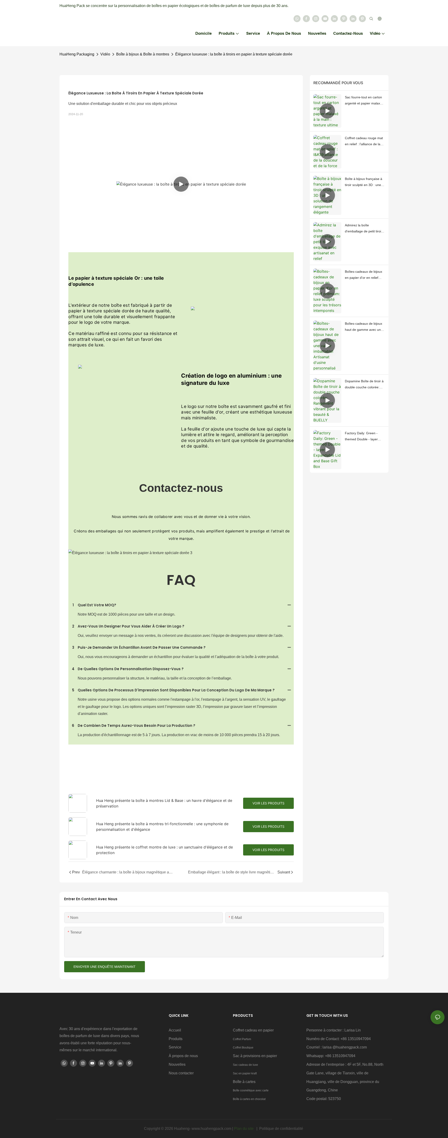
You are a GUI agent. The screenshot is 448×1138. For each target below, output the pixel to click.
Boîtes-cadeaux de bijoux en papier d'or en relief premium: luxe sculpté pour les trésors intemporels (365, 275)
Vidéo (105, 54)
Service (175, 1047)
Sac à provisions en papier (255, 1056)
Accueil (175, 1030)
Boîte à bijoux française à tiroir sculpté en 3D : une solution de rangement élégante (363, 182)
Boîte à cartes (244, 1082)
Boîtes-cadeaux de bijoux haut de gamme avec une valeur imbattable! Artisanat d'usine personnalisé (365, 327)
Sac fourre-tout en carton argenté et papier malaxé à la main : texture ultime (365, 101)
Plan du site (244, 1129)
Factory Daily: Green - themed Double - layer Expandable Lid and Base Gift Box (364, 436)
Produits (175, 1039)
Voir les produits (268, 803)
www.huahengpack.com (212, 1129)
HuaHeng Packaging (77, 54)
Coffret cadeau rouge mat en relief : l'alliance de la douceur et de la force (364, 141)
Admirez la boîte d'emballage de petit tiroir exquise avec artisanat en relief (364, 228)
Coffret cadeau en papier (253, 1030)
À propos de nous (183, 1056)
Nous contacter (181, 1073)
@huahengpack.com (349, 1047)
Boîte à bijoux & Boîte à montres (142, 54)
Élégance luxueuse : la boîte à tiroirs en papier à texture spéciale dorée (233, 54)
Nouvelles (177, 1064)
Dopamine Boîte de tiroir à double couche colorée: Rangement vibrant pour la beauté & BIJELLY (364, 384)
